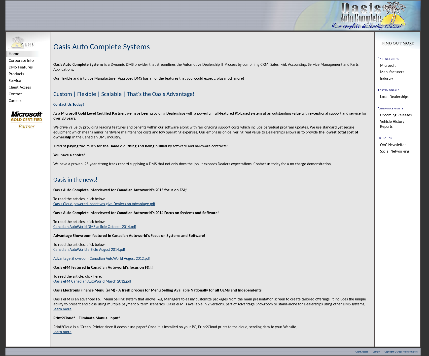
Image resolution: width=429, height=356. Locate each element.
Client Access (20, 87)
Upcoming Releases (396, 115)
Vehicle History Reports (392, 124)
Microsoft (388, 66)
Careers (15, 101)
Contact (15, 94)
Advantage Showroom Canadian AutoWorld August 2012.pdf (101, 259)
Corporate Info (21, 61)
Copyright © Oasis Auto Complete (401, 352)
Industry (386, 79)
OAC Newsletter (393, 145)
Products (16, 74)
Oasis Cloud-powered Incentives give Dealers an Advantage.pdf (104, 204)
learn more (62, 309)
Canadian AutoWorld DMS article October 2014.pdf (94, 227)
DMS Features (21, 67)
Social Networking (394, 152)
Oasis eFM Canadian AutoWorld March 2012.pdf (92, 282)
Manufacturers (392, 72)
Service (15, 81)
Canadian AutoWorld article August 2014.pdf (89, 250)
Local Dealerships (394, 97)
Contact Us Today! (68, 105)
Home (14, 54)
